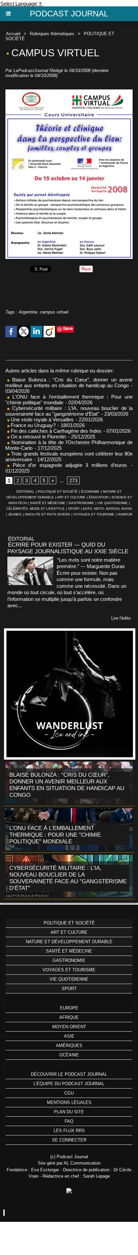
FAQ (69, 1121)
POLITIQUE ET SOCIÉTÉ (58, 491)
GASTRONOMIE (81, 503)
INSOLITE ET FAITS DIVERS (47, 514)
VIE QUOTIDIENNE (112, 503)
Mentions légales (69, 1102)
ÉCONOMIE (90, 491)
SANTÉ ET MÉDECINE (47, 503)
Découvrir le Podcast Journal (69, 1074)
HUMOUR (125, 514)
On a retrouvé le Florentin (37, 436)
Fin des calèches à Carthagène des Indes (56, 431)
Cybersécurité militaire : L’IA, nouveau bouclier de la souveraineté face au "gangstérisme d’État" (69, 411)
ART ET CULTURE (71, 497)
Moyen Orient (69, 1026)
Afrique (69, 1017)
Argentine (28, 312)
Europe (69, 1007)
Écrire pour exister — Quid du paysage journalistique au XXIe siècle (67, 548)
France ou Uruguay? (32, 425)
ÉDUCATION (98, 497)
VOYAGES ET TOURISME (93, 514)
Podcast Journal (69, 13)
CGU (69, 1093)
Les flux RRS (69, 1130)
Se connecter (69, 1139)
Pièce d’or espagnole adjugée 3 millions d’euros (68, 465)
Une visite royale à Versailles (41, 419)
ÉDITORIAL (25, 491)
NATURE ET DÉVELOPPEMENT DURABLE (69, 941)
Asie (69, 1036)
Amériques (69, 1045)
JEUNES (14, 514)
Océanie (69, 1054)
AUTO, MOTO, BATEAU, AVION (107, 508)
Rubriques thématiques (52, 33)
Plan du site (69, 1111)
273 (73, 480)
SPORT (74, 508)
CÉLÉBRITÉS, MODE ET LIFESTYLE (35, 508)
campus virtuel (54, 312)
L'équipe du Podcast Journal (69, 1083)
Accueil (13, 33)
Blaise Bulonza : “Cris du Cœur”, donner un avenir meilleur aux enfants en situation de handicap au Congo (69, 382)
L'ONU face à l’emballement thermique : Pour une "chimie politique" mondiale (55, 835)
